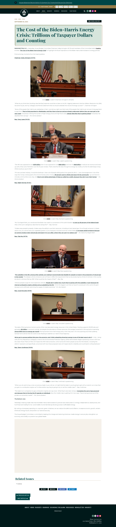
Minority (88, 507)
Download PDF (95, 21)
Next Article (22, 498)
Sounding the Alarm (57, 507)
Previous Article (23, 495)
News (43, 11)
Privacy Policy (58, 510)
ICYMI (23, 19)
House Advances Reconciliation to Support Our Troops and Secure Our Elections (45, 2)
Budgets (49, 11)
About (38, 11)
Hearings (56, 11)
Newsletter (79, 507)
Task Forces (72, 11)
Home (16, 19)
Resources (64, 11)
